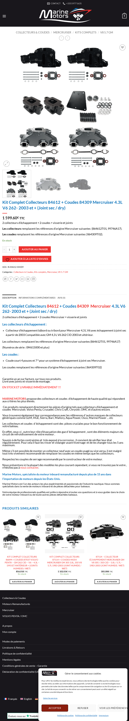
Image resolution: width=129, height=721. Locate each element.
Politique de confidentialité (86, 715)
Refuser (83, 708)
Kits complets (85, 32)
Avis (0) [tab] (61, 297)
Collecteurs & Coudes (33, 32)
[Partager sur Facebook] (11, 279)
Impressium (104, 715)
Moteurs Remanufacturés (16, 603)
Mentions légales (11, 659)
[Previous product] (67, 38)
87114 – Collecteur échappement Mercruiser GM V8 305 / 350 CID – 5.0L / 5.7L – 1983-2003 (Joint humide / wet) (107, 561)
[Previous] (9, 105)
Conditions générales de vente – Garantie (24, 665)
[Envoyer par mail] (22, 279)
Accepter (55, 708)
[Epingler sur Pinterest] (28, 279)
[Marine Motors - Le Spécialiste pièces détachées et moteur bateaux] (64, 16)
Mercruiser (62, 32)
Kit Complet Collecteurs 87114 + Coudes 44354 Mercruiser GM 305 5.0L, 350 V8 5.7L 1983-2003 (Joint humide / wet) (64, 562)
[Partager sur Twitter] (16, 279)
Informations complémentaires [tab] (37, 297)
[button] (4, 16)
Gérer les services (50, 698)
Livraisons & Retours (13, 647)
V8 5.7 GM (106, 32)
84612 (53, 306)
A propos (7, 625)
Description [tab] (9, 297)
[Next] (120, 105)
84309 (83, 306)
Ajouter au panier (35, 249)
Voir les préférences (111, 708)
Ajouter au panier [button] (22, 582)
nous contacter (29, 467)
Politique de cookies (65, 715)
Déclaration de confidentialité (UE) (21, 671)
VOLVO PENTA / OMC (14, 615)
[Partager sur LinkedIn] (33, 279)
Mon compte (9, 631)
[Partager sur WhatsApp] (5, 279)
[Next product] (61, 38)
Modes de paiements (13, 641)
